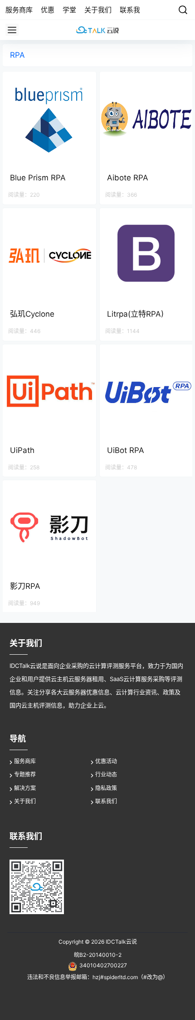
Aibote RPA (127, 177)
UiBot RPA (125, 450)
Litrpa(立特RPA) (135, 313)
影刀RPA (25, 586)
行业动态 (106, 774)
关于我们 (25, 801)
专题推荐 (25, 774)
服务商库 (25, 761)
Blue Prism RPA (38, 177)
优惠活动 (106, 761)
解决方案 (25, 788)
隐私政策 (106, 788)
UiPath (22, 450)
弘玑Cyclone (32, 313)
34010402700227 (103, 965)
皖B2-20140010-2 (98, 954)
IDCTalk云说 (120, 941)
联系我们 (106, 801)
